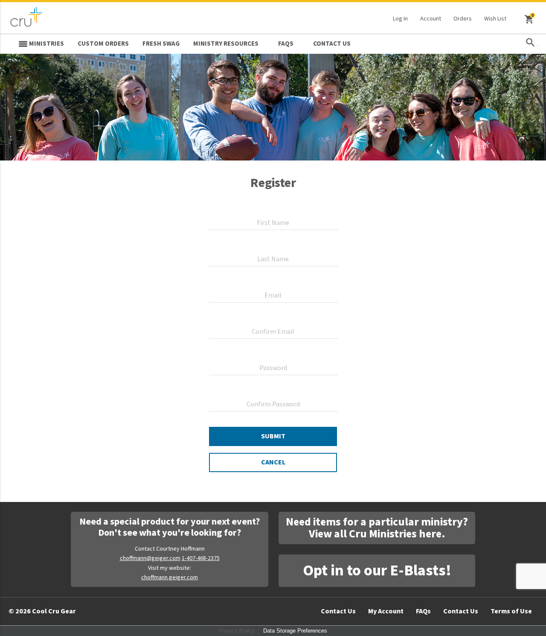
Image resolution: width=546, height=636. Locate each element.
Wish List (495, 19)
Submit (273, 436)
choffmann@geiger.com (150, 558)
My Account (386, 611)
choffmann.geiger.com (169, 577)
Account (430, 19)
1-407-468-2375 (201, 558)
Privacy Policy (237, 630)
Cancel (273, 462)
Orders (462, 19)
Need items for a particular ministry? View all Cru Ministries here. (377, 528)
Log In (400, 19)
